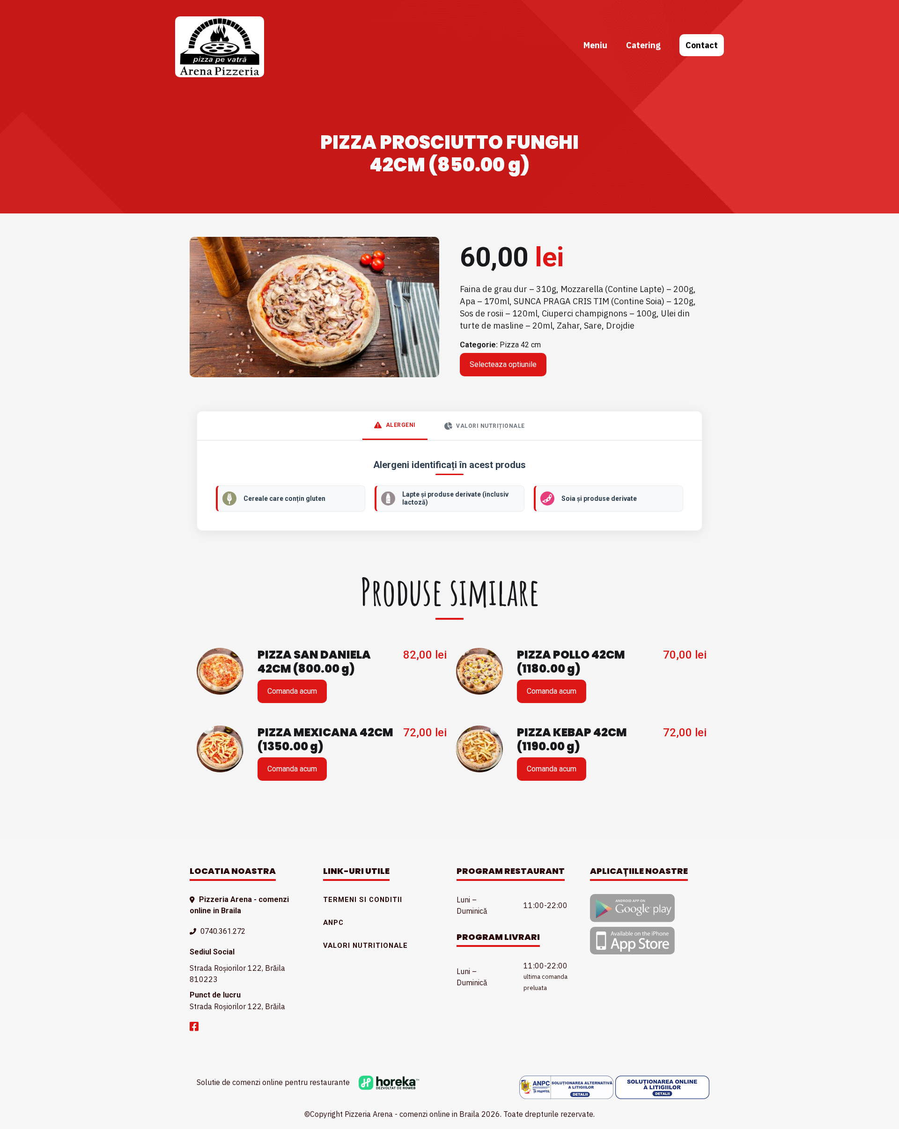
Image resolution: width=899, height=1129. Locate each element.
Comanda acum (292, 691)
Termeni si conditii (362, 899)
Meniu (595, 45)
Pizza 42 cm (520, 344)
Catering (643, 45)
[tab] (394, 425)
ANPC (333, 922)
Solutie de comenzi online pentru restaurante (274, 1082)
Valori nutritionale (365, 945)
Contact (701, 45)
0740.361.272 (222, 931)
